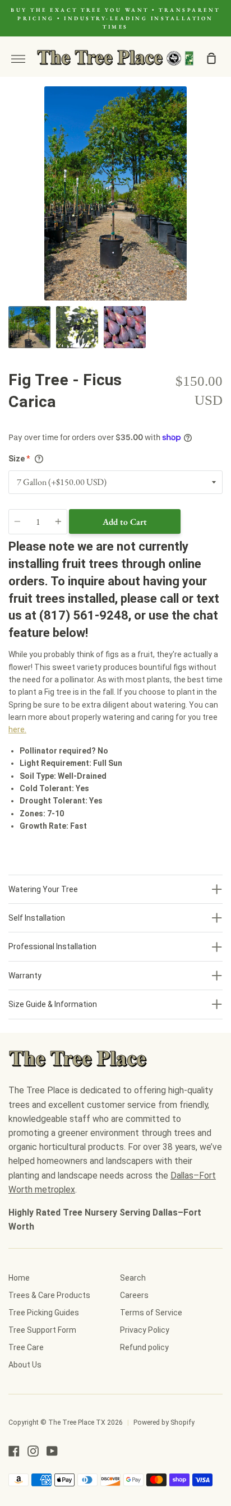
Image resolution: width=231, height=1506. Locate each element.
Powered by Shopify (164, 1422)
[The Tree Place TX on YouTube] (52, 1451)
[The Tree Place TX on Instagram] (33, 1451)
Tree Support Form (42, 1329)
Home (19, 1277)
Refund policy (144, 1347)
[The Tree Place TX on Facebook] (14, 1451)
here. (17, 729)
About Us (24, 1364)
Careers (134, 1295)
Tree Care (26, 1347)
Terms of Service (151, 1312)
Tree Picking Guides (43, 1312)
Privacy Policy (144, 1329)
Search (133, 1277)
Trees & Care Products (49, 1295)
